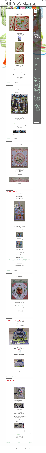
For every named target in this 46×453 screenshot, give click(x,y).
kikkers (37, 106)
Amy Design (36, 85)
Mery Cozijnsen (37, 100)
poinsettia (35, 99)
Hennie (39, 96)
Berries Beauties (37, 88)
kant (37, 98)
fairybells (38, 90)
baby (37, 86)
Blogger (30, 448)
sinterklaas (34, 117)
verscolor (36, 118)
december (36, 55)
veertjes (34, 111)
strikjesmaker (35, 96)
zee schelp (39, 111)
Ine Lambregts (35, 18)
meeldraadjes (39, 95)
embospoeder (35, 92)
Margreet (38, 104)
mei (35, 69)
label (34, 97)
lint (39, 85)
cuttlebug (12, 376)
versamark (37, 96)
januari (35, 72)
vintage (37, 89)
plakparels (39, 82)
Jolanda (39, 107)
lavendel (39, 109)
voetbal (35, 111)
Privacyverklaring (8, 6)
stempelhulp (37, 99)
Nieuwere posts (8, 442)
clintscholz (24, 448)
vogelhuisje (37, 111)
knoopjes (39, 87)
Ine (38, 107)
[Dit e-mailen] (14, 138)
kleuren (39, 101)
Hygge (35, 100)
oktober (36, 65)
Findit (34, 100)
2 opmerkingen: (12, 270)
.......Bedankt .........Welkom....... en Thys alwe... (37, 62)
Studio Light (16, 316)
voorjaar (34, 103)
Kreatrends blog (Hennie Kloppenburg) (36, 19)
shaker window (39, 110)
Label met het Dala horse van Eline (12, 191)
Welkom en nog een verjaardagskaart (13, 142)
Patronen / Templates (13, 6)
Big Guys (38, 103)
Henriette (35, 104)
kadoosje (35, 101)
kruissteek (35, 90)
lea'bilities (35, 95)
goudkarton (35, 109)
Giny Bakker (35, 16)
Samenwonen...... (9, 9)
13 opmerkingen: (12, 82)
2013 (35, 73)
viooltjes (38, 118)
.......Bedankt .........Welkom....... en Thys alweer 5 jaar (15, 320)
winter (34, 88)
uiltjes (39, 92)
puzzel (36, 110)
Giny (10, 316)
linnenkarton (35, 91)
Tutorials (17, 6)
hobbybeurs (36, 109)
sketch (36, 117)
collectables (38, 79)
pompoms (34, 110)
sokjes (37, 117)
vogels (39, 118)
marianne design (16, 376)
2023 (35, 47)
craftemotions (35, 89)
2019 (35, 50)
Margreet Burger (35, 20)
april (35, 70)
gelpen (39, 105)
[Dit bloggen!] (15, 82)
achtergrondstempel (35, 112)
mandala (39, 106)
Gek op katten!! (9, 274)
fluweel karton (39, 108)
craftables (11, 376)
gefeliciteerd (37, 105)
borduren (8, 316)
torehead (34, 107)
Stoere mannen (9, 86)
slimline (39, 91)
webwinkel (22, 257)
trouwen (36, 107)
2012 (35, 74)
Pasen (39, 104)
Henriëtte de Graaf (35, 17)
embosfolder (35, 98)
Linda (36, 104)
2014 (35, 54)
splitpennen (35, 86)
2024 (35, 46)
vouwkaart (36, 103)
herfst (37, 92)
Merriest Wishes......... (10, 380)
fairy (37, 108)
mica (39, 98)
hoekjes (38, 109)
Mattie (36, 90)
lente (36, 95)
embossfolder (35, 81)
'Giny (37, 107)
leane (38, 92)
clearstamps (35, 80)
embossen (39, 89)
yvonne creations (36, 87)
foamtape (39, 86)
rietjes (37, 110)
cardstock (38, 85)
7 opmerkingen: (12, 138)
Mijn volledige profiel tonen (36, 42)
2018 (35, 51)
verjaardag (35, 84)
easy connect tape (35, 108)
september (36, 66)
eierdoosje (35, 105)
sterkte (38, 117)
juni (35, 68)
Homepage (19, 442)
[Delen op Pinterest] (17, 82)
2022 (35, 48)
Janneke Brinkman (38, 97)
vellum (38, 99)
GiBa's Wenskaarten (21, 3)
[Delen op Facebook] (16, 82)
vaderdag (34, 118)
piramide (14, 316)
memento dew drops (37, 83)
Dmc (39, 103)
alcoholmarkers (39, 112)
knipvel (37, 84)
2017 (35, 52)
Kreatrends (12, 316)
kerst (34, 85)
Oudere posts (30, 442)
